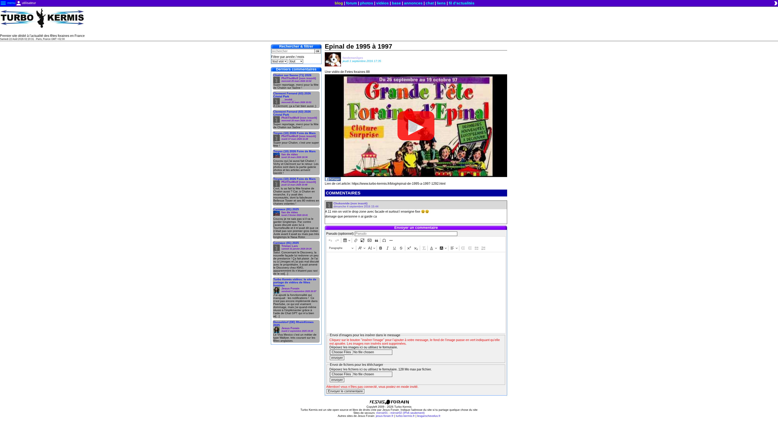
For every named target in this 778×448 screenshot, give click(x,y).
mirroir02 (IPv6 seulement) (407, 412)
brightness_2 (775, 3)
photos (366, 3)
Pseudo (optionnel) (340, 233)
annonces (413, 3)
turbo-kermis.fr (405, 415)
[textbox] (415, 292)
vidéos (382, 3)
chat (430, 3)
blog (339, 3)
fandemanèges (353, 57)
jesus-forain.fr (384, 415)
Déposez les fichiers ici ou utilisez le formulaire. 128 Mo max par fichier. (380, 369)
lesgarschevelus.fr (428, 415)
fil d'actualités (461, 3)
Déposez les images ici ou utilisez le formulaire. (363, 347)
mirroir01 (382, 412)
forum (351, 3)
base (396, 3)
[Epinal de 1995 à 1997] (333, 180)
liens (441, 3)
